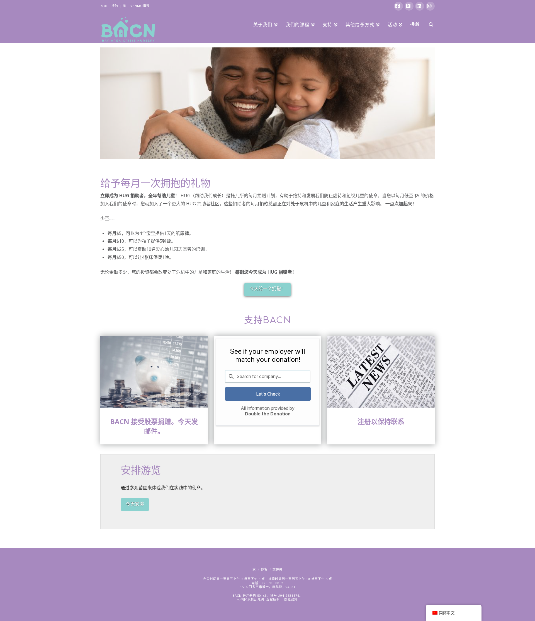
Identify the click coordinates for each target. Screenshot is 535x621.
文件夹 (278, 569)
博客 (264, 569)
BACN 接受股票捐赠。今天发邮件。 (154, 426)
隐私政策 (291, 599)
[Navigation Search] (429, 24)
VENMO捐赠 (140, 6)
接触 (114, 6)
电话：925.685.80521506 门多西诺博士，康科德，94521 (267, 585)
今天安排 (135, 504)
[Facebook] (398, 6)
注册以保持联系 (381, 421)
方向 (103, 6)
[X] (409, 6)
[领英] (419, 6)
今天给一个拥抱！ (267, 288)
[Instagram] (430, 6)
